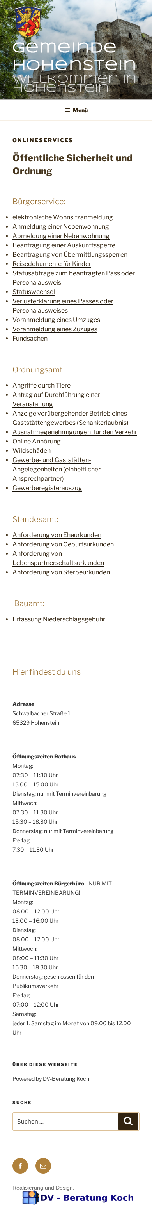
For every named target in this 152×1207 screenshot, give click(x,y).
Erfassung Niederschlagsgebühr (58, 619)
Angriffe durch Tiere (41, 385)
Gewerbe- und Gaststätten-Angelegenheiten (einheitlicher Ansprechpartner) (56, 469)
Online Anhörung (36, 441)
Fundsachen (30, 338)
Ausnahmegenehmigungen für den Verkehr (74, 432)
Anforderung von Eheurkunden (56, 535)
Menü (80, 110)
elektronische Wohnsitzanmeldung (62, 217)
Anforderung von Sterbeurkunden (61, 572)
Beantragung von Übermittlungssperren (69, 254)
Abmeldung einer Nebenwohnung (61, 236)
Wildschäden (31, 450)
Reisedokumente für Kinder (51, 264)
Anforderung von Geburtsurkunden (63, 544)
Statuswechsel (33, 292)
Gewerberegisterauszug (47, 488)
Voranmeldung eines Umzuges (56, 319)
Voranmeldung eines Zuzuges (54, 329)
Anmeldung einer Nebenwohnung (60, 226)
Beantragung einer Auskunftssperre (63, 245)
